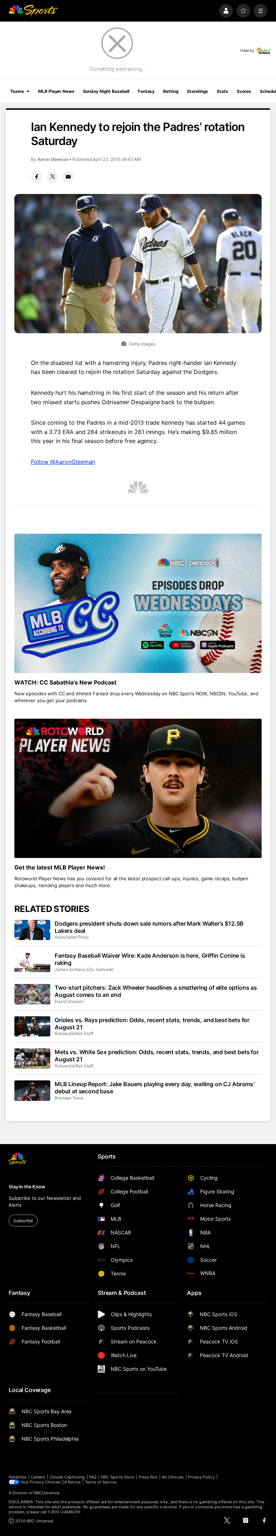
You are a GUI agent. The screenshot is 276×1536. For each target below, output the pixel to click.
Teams (17, 91)
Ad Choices (173, 1476)
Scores (244, 91)
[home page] (33, 11)
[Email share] (68, 176)
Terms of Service (100, 1482)
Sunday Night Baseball (106, 91)
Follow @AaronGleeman (63, 461)
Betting (170, 91)
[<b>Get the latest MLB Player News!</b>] (138, 788)
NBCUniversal (47, 1492)
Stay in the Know (27, 1186)
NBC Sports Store (117, 1476)
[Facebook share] (36, 176)
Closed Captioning (67, 1476)
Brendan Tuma (69, 1098)
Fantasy (146, 91)
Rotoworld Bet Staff (74, 1033)
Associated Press (72, 937)
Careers (38, 1476)
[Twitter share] (52, 176)
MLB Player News (56, 91)
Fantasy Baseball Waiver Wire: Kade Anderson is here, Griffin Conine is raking (150, 959)
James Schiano (70, 969)
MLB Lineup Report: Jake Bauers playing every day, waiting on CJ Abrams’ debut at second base (154, 1087)
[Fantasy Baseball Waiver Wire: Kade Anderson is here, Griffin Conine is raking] (32, 962)
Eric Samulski (100, 969)
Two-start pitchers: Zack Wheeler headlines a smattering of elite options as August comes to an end (156, 991)
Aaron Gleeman (53, 159)
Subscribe (23, 1220)
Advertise (18, 1476)
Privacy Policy (201, 1476)
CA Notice (70, 1482)
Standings (197, 91)
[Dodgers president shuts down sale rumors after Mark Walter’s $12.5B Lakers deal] (32, 930)
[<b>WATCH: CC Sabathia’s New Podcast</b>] (138, 603)
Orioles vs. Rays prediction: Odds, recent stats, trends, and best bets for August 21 (152, 1023)
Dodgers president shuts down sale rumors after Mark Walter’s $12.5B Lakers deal (149, 927)
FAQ (92, 1476)
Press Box (148, 1476)
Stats (222, 91)
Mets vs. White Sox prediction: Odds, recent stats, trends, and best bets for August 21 (157, 1055)
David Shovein (69, 1001)
